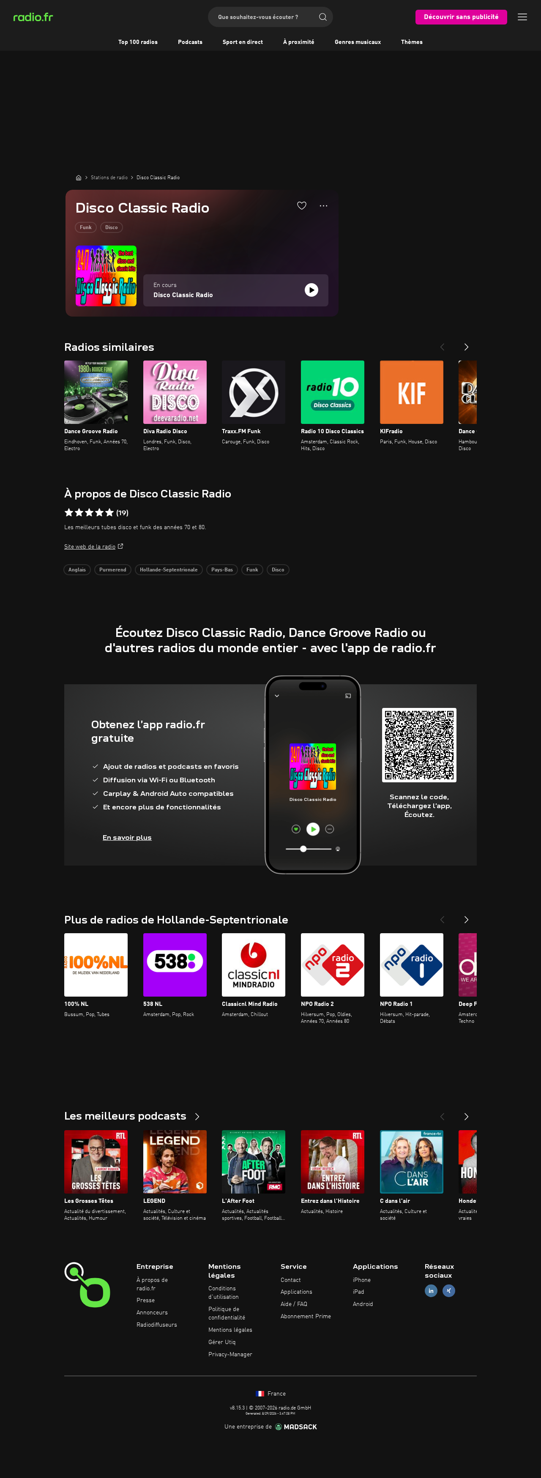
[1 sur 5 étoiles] (69, 513)
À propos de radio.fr (152, 1284)
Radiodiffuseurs (157, 1325)
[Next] (466, 343)
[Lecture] (311, 290)
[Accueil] (78, 177)
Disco (111, 227)
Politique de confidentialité (226, 1313)
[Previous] (442, 343)
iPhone (362, 1280)
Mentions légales (230, 1330)
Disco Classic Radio (183, 295)
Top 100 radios (138, 42)
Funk (86, 227)
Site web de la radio (89, 547)
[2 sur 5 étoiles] (79, 513)
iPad (358, 1292)
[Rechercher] (323, 17)
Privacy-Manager (230, 1355)
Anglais (77, 570)
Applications (296, 1292)
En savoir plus (127, 837)
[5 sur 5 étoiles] (109, 513)
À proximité (298, 42)
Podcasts (190, 42)
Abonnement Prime (306, 1317)
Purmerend (112, 570)
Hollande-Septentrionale (169, 570)
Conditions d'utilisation (223, 1293)
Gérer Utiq (222, 1342)
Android (363, 1304)
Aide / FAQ (294, 1304)
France (276, 1394)
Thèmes (412, 42)
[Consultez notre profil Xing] (448, 1291)
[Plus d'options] (323, 206)
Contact (291, 1280)
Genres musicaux (358, 42)
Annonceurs (152, 1313)
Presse (146, 1300)
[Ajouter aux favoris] (302, 205)
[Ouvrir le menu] (522, 17)
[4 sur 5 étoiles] (99, 513)
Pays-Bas (222, 570)
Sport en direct (243, 42)
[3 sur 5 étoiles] (89, 513)
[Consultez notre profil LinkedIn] (431, 1291)
